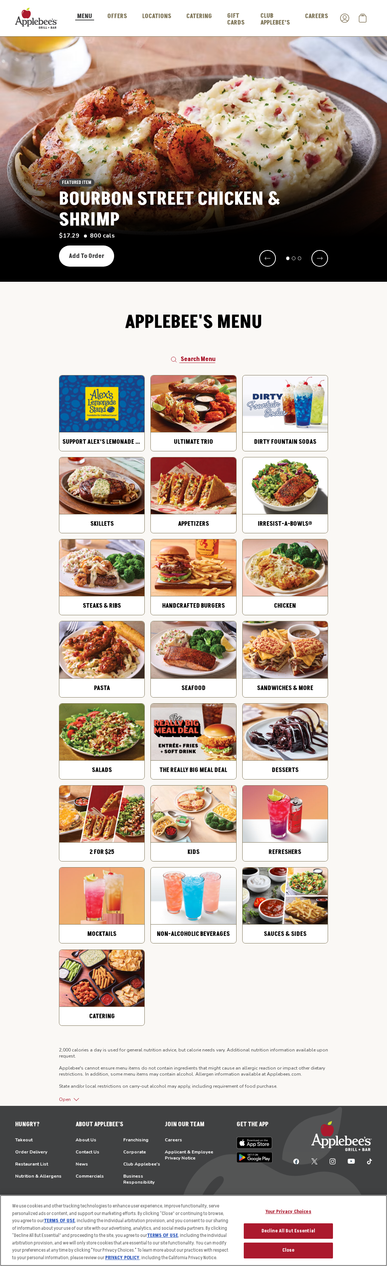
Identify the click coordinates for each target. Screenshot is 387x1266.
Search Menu (198, 359)
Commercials (90, 1176)
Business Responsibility (139, 1179)
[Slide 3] (300, 258)
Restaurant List (31, 1164)
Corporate (134, 1152)
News (82, 1164)
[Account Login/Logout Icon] (345, 18)
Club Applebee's (141, 1164)
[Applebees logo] (36, 18)
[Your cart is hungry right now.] (363, 18)
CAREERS (316, 16)
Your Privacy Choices (288, 1211)
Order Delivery (31, 1152)
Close (288, 1250)
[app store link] (254, 1143)
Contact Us (87, 1152)
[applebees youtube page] (351, 1161)
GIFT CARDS (236, 19)
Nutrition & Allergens (38, 1176)
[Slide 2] (294, 258)
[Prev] (267, 258)
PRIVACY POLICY (122, 1257)
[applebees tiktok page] (366, 1161)
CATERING (199, 16)
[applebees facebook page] (296, 1161)
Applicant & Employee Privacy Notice (189, 1155)
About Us (86, 1140)
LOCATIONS (156, 16)
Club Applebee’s (275, 19)
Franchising (136, 1140)
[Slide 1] (288, 258)
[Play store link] (254, 1157)
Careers (173, 1140)
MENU (84, 16)
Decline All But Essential (288, 1230)
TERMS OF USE (59, 1220)
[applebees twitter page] (314, 1161)
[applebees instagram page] (333, 1161)
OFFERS (117, 16)
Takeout (24, 1140)
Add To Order (86, 256)
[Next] (319, 258)
